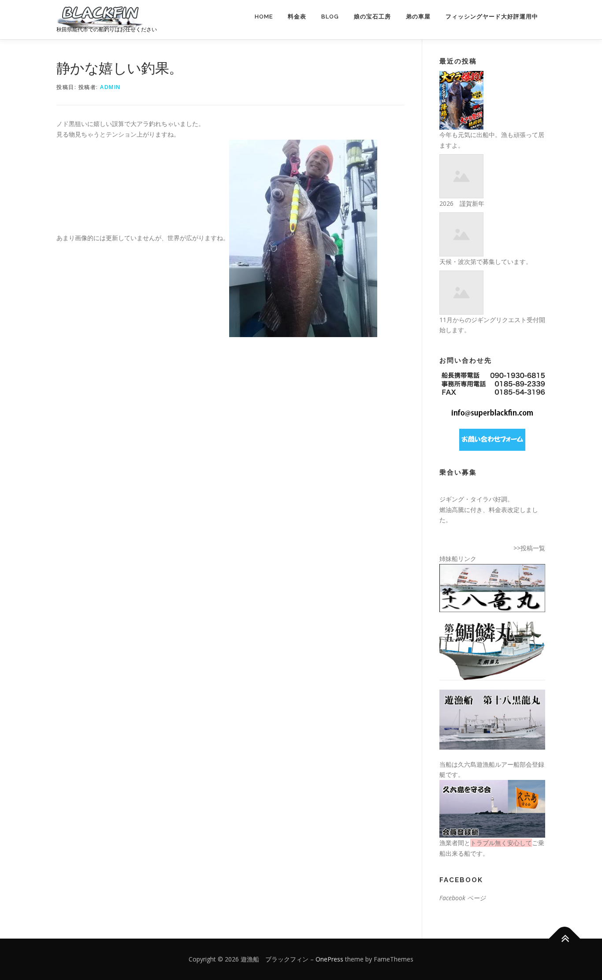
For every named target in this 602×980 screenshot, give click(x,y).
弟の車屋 (418, 16)
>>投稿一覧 (529, 548)
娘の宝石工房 (372, 16)
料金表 (297, 16)
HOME (264, 16)
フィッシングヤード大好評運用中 (492, 16)
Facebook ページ (462, 898)
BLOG (330, 16)
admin (110, 87)
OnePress (329, 959)
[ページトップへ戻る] (564, 938)
